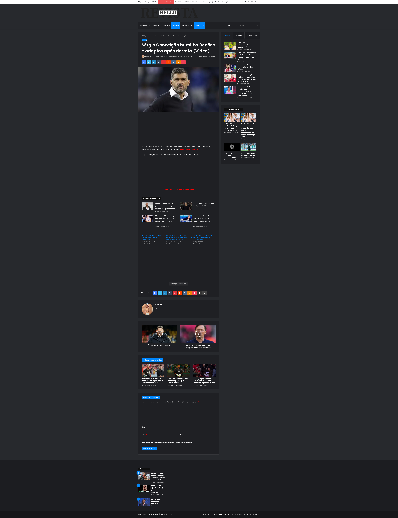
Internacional (187, 25)
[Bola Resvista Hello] (169, 13)
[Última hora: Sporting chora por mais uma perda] (232, 147)
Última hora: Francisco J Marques (156, 501)
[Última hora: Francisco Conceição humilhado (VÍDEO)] (230, 68)
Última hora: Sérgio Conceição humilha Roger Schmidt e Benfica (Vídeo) (152, 238)
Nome (144, 427)
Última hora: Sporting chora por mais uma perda (231, 155)
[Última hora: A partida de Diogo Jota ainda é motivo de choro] (232, 117)
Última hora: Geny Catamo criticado (248, 154)
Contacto (200, 25)
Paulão (147, 56)
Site (181, 435)
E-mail (144, 435)
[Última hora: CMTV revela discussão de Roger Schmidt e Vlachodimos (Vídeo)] (153, 370)
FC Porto (166, 25)
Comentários (252, 35)
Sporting (156, 25)
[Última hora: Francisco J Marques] (144, 502)
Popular (227, 35)
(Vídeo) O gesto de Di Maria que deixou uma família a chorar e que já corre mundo (204, 381)
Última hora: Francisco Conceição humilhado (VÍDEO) (246, 67)
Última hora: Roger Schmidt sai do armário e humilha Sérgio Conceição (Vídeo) (201, 238)
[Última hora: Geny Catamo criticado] (248, 147)
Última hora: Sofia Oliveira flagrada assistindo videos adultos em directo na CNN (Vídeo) (245, 91)
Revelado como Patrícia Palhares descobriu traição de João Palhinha (158, 476)
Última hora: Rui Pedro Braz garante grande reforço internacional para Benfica (165, 206)
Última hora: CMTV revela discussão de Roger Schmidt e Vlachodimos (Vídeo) (152, 381)
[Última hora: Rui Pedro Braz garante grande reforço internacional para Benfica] (147, 206)
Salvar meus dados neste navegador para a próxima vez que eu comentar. (167, 442)
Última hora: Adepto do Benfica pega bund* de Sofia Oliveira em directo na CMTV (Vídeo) (246, 78)
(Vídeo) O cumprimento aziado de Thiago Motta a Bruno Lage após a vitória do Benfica (176, 238)
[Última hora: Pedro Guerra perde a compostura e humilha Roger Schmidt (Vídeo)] (186, 218)
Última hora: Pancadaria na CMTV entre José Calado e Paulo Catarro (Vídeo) (246, 56)
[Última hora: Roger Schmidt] (186, 206)
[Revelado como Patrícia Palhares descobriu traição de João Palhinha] (144, 476)
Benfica (176, 25)
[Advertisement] (179, 129)
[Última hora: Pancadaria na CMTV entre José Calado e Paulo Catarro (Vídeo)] (230, 55)
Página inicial (145, 25)
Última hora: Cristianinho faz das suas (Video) (245, 45)
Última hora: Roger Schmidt (203, 203)
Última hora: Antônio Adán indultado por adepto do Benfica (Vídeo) (177, 381)
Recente (239, 35)
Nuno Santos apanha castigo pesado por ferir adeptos (157, 489)
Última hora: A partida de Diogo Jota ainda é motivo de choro (231, 127)
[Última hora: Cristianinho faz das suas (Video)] (230, 46)
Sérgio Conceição (179, 284)
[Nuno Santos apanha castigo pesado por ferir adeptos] (144, 488)
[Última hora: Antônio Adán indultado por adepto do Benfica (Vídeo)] (178, 370)
